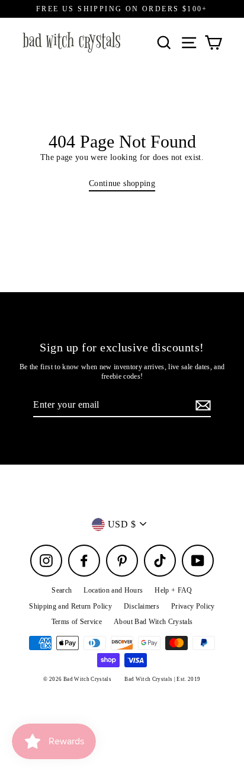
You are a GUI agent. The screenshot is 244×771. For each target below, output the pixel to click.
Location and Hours (113, 590)
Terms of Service (77, 622)
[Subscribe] (201, 405)
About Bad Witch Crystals (153, 622)
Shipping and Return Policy (70, 606)
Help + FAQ (173, 590)
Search (62, 590)
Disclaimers (141, 606)
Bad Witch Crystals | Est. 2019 (162, 679)
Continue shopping (122, 183)
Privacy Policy (193, 606)
